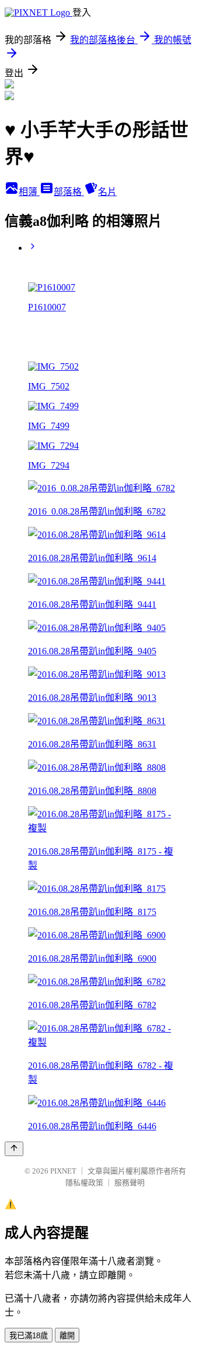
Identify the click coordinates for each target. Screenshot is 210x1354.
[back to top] (14, 1149)
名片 (107, 192)
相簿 (29, 192)
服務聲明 (129, 1182)
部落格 (69, 192)
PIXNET (63, 1171)
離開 (67, 1335)
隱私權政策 (84, 1182)
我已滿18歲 (28, 1335)
